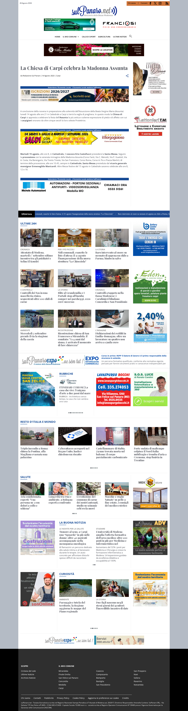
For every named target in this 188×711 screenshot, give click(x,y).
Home (57, 36)
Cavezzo (100, 671)
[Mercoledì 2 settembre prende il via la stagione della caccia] (37, 319)
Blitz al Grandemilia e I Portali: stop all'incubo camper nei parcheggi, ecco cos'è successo (74, 297)
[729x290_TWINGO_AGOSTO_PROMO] (94, 30)
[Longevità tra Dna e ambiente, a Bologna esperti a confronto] (61, 488)
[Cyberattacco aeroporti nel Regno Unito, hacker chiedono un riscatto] (75, 436)
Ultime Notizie (27, 674)
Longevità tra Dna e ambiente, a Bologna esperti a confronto (60, 499)
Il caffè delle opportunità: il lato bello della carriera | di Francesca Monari (75, 390)
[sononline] (38, 604)
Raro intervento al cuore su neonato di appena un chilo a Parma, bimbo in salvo (127, 214)
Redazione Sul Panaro (32, 75)
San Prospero (140, 671)
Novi (136, 674)
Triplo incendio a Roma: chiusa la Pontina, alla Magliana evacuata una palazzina (34, 453)
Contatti (144, 3)
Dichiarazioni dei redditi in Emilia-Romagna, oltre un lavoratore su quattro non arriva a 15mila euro (110, 338)
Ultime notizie (120, 36)
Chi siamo (132, 3)
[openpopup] (168, 37)
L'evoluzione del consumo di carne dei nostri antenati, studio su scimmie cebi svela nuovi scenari (87, 502)
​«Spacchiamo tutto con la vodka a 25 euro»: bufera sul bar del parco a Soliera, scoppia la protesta (112, 607)
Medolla (62, 684)
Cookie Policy (79, 698)
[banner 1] (74, 144)
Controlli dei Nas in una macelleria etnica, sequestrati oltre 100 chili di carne (36, 297)
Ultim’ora (26, 214)
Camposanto (102, 674)
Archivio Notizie (28, 678)
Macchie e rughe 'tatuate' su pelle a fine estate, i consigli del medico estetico (116, 501)
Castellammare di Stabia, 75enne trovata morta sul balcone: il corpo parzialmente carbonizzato (111, 453)
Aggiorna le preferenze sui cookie (103, 698)
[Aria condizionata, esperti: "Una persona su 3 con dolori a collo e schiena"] (32, 488)
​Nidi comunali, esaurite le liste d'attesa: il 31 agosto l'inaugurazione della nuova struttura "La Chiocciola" (50, 214)
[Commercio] (150, 604)
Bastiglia (100, 681)
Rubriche (66, 374)
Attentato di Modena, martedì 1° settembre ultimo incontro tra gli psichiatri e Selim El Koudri (36, 257)
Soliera (137, 678)
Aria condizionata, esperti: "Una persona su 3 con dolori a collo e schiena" (30, 502)
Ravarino (138, 681)
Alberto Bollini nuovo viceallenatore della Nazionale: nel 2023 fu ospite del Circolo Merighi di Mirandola (111, 537)
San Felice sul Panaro (68, 678)
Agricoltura (104, 36)
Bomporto (100, 678)
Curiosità (66, 574)
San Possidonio (103, 684)
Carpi (58, 75)
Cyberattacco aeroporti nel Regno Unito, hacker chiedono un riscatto (73, 451)
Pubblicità (49, 698)
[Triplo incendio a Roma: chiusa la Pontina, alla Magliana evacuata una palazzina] (37, 436)
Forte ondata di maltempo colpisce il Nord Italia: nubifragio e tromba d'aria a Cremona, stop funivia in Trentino (150, 454)
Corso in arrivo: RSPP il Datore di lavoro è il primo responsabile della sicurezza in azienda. (133, 357)
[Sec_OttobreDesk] (94, 50)
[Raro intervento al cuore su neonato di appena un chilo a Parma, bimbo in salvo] (112, 238)
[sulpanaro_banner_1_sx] (150, 553)
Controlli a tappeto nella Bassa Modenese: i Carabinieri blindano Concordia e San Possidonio (111, 297)
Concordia (63, 681)
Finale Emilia (64, 674)
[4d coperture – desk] (74, 193)
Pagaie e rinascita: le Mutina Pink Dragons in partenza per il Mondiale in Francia (75, 607)
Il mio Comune (70, 36)
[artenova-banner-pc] (94, 640)
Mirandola (63, 671)
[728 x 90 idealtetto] (74, 102)
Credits (125, 698)
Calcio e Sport (89, 36)
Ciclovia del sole (28, 671)
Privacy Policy (63, 698)
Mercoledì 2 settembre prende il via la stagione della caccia (34, 336)
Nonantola (138, 684)
